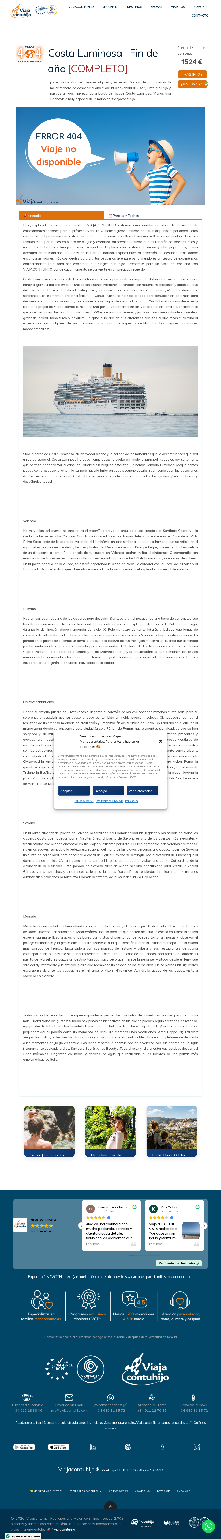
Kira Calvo (106, 1207)
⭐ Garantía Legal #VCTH (44, 1490)
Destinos (134, 7)
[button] (161, 741)
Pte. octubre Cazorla (106, 1155)
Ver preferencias (140, 790)
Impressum (131, 800)
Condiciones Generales (84, 1490)
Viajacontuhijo (81, 7)
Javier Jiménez (173, 1207)
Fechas (156, 7)
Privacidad (163, 1490)
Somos (199, 7)
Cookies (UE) (143, 1490)
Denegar (101, 790)
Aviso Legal (184, 1490)
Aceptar (66, 790)
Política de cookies (84, 800)
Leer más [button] (92, 1244)
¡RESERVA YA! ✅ (194, 84)
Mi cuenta (110, 7)
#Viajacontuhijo (63, 1529)
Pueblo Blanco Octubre (169, 1155)
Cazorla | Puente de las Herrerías (54, 1155)
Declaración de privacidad (109, 800)
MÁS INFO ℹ (192, 74)
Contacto (200, 15)
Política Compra (119, 1490)
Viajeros (178, 7)
